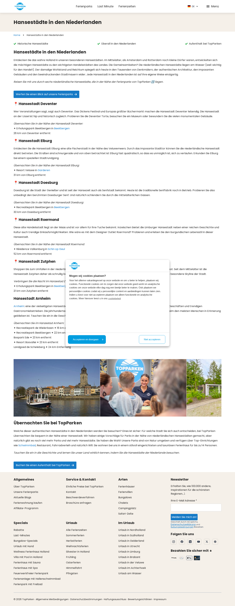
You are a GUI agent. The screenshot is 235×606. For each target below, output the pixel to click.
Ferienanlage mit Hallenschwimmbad (37, 579)
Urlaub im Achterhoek (132, 568)
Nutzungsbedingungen (182, 527)
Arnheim (19, 306)
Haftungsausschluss (115, 599)
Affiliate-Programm (26, 508)
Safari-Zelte (125, 514)
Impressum (160, 599)
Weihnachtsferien (77, 546)
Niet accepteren (152, 339)
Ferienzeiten (127, 6)
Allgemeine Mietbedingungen (52, 599)
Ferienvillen (125, 492)
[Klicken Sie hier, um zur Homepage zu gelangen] (20, 6)
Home (17, 35)
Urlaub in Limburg (129, 551)
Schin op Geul (56, 249)
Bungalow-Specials (26, 541)
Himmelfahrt (74, 568)
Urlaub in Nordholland (131, 530)
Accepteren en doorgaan (85, 339)
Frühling (71, 557)
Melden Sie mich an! (184, 517)
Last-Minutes (22, 535)
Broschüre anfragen (78, 503)
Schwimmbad (27, 445)
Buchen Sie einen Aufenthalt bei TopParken (43, 465)
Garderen (44, 170)
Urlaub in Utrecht (129, 546)
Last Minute (106, 6)
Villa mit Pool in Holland (28, 557)
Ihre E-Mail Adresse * (184, 500)
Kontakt (71, 492)
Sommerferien (75, 535)
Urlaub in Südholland (131, 535)
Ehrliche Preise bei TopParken (84, 486)
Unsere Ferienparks (26, 492)
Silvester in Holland (78, 551)
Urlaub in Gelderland (131, 541)
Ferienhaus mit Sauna (27, 562)
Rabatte (19, 530)
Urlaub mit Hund (24, 546)
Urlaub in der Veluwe (131, 562)
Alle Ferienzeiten (76, 530)
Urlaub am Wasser (129, 573)
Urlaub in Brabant (129, 557)
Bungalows (125, 497)
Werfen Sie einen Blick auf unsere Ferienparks (44, 94)
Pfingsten (72, 573)
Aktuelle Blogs (22, 497)
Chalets (123, 503)
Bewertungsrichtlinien (140, 599)
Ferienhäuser (126, 486)
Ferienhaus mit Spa (26, 568)
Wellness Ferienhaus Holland (31, 551)
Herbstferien (74, 541)
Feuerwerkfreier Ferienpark (31, 573)
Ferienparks (84, 6)
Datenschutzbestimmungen (86, 599)
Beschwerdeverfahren (80, 497)
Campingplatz (127, 508)
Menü (215, 6)
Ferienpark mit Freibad (28, 584)
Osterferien (73, 562)
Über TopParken (24, 486)
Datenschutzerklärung (183, 524)
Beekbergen (62, 128)
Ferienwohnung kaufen (28, 503)
